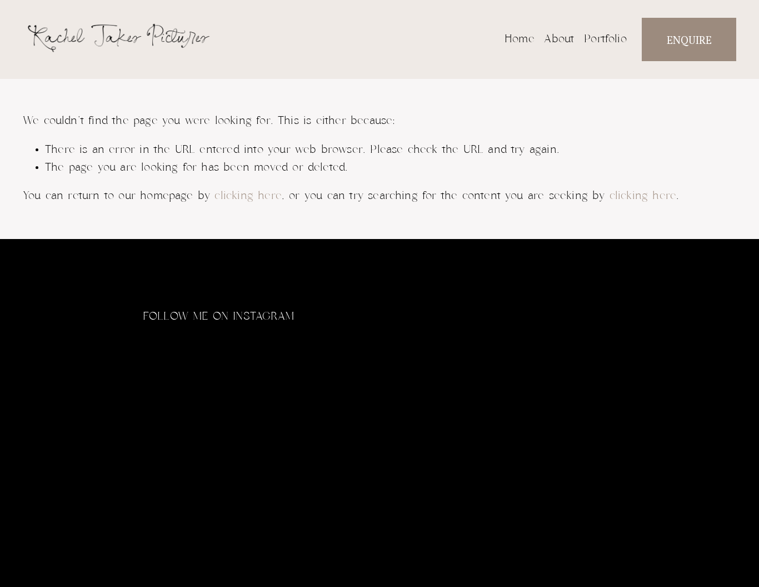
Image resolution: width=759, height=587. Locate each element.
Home (520, 39)
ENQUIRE (689, 40)
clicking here (247, 196)
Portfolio (605, 39)
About (559, 39)
